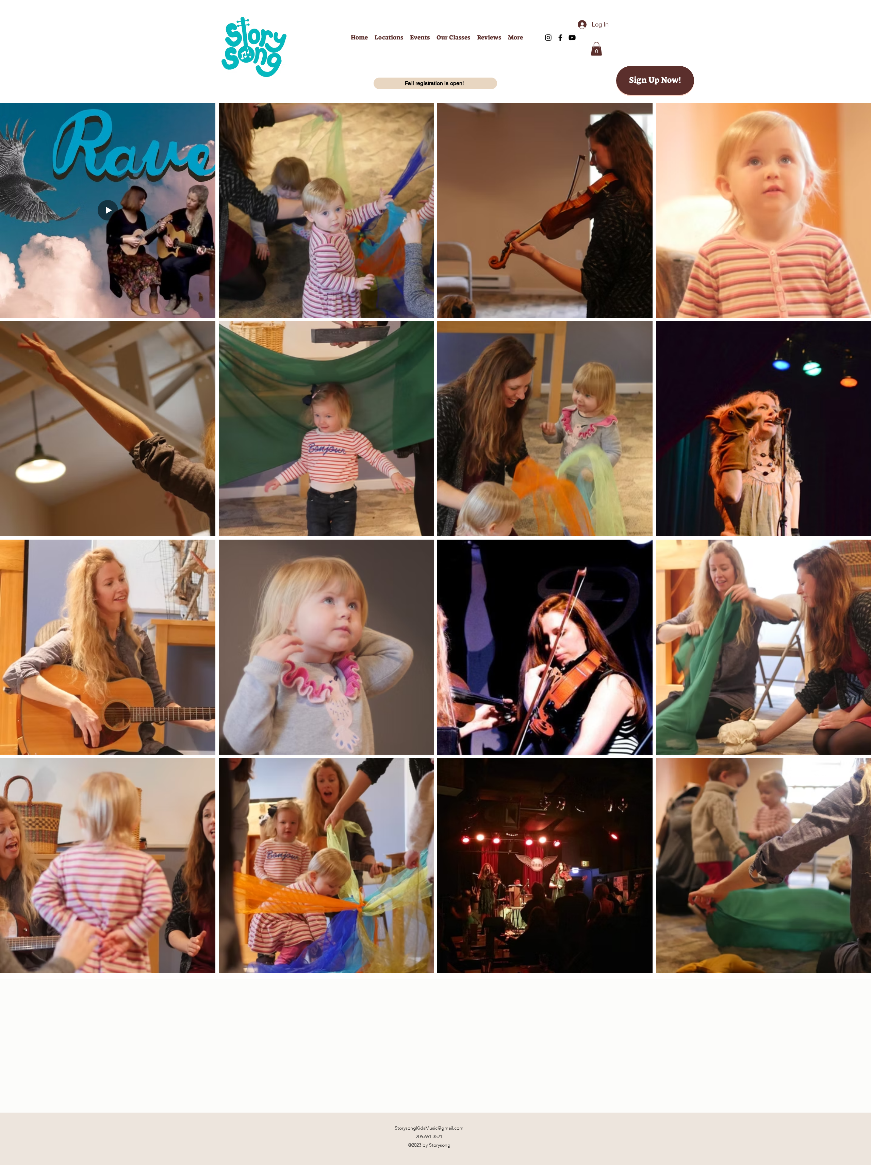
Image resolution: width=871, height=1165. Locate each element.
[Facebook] (560, 37)
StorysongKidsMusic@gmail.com (429, 1128)
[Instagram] (548, 37)
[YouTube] (572, 37)
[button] (596, 49)
